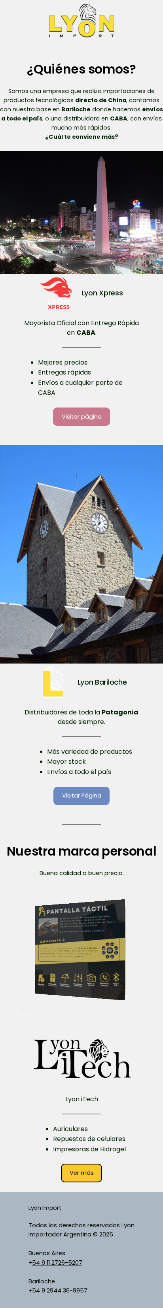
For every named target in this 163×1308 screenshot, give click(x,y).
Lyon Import (44, 1208)
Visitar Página (81, 796)
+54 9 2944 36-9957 (57, 1290)
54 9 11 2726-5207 (57, 1263)
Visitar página (82, 417)
